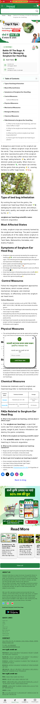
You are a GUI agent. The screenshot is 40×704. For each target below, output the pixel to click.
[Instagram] (17, 474)
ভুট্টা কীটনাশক (11, 665)
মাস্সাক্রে (9, 690)
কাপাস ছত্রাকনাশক (25, 656)
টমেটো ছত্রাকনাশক (24, 652)
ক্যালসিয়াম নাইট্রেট (11, 685)
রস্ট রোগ (16, 670)
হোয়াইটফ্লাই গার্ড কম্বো (31, 692)
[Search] (37, 11)
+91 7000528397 (12, 645)
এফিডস (6, 666)
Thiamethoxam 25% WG (20, 467)
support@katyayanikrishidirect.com (11, 646)
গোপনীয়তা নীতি (4, 628)
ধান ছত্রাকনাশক (17, 660)
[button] (3, 6)
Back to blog (20, 480)
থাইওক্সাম (8, 676)
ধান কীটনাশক (11, 660)
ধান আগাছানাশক (24, 660)
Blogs (9, 15)
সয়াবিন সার (12, 669)
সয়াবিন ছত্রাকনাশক (26, 669)
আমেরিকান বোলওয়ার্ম (24, 658)
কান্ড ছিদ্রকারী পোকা (5, 662)
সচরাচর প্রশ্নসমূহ (5, 635)
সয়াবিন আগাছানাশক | (34, 669)
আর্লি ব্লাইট (31, 652)
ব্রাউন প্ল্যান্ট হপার (34, 660)
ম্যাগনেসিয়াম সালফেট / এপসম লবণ (28, 685)
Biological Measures (11, 112)
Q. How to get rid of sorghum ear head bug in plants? (20, 138)
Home (4, 15)
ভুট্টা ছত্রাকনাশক (17, 665)
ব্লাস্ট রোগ (12, 662)
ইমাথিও (12, 676)
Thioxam (4, 399)
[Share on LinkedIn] (12, 474)
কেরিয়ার (3, 622)
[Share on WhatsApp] (21, 474)
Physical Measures (11, 103)
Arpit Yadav (10, 60)
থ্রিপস (29, 660)
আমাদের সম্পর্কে (5, 627)
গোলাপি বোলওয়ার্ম (17, 658)
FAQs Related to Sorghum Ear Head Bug (18, 120)
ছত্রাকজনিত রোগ (15, 654)
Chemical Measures (11, 116)
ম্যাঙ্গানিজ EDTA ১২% (9, 687)
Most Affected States (12, 88)
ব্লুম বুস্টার (13, 683)
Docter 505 (4, 405)
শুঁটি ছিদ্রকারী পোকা (22, 670)
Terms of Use (5, 633)
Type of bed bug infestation (14, 83)
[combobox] (20, 10)
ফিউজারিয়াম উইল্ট (5, 670)
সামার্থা (27, 679)
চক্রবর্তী (15, 676)
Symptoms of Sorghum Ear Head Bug (17, 92)
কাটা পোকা (11, 658)
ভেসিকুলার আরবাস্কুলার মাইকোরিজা (22, 683)
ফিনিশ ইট (22, 676)
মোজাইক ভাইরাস (8, 654)
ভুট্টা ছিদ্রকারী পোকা (24, 665)
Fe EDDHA (19, 685)
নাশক (19, 676)
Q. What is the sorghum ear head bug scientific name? (21, 129)
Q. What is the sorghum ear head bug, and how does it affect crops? (21, 124)
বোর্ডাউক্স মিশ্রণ (22, 679)
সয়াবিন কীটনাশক (18, 669)
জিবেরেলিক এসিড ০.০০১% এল (32, 681)
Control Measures (10, 96)
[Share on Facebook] (3, 474)
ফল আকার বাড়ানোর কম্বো (21, 692)
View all (20, 565)
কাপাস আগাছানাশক (34, 656)
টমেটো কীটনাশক (17, 652)
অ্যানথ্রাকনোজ (12, 670)
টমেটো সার (11, 652)
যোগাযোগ (3, 623)
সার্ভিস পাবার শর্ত (5, 631)
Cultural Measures (12, 99)
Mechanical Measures (12, 107)
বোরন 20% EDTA (6, 683)
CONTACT (6, 638)
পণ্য (3, 625)
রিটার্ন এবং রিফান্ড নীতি (6, 630)
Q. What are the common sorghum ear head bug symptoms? (20, 134)
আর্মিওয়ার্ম (31, 665)
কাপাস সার (11, 656)
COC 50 (9, 679)
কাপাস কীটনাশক (18, 656)
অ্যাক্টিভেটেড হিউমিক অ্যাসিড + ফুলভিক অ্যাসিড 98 (16, 681)
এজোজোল (17, 679)
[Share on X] (7, 474)
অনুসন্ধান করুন (5, 620)
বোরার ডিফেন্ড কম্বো (12, 694)
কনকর (13, 679)
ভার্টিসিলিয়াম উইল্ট (5, 658)
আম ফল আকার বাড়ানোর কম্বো (10, 692)
